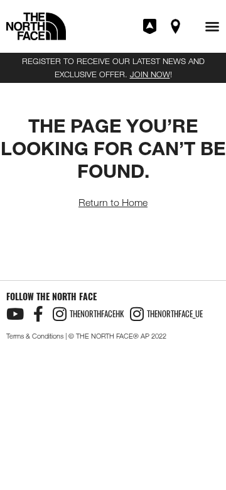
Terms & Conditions (34, 336)
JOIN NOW (150, 74)
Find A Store (176, 26)
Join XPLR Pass (150, 26)
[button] (212, 26)
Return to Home (113, 203)
